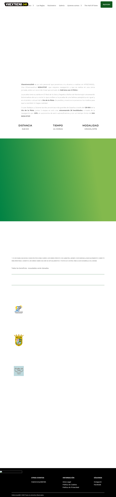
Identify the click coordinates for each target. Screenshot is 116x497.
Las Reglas (41, 6)
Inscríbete (23, 52)
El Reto (28, 6)
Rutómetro (52, 6)
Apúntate (106, 4)
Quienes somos (73, 6)
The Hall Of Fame (91, 6)
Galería (61, 6)
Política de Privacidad (71, 487)
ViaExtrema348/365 (38, 482)
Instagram (98, 482)
